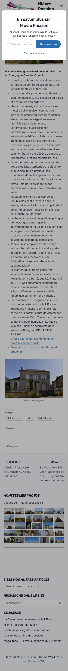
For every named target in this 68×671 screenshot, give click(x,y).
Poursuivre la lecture (34, 53)
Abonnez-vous (48, 44)
